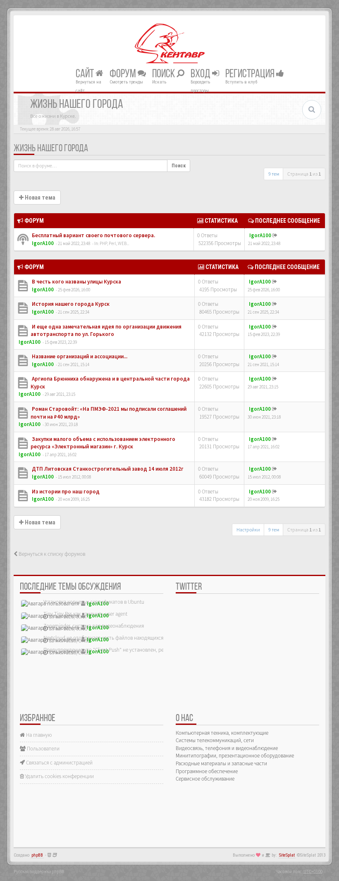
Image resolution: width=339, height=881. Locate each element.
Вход (201, 74)
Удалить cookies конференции (59, 776)
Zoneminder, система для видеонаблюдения (93, 625)
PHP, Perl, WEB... (114, 243)
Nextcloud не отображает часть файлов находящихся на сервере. (117, 637)
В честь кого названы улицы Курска (76, 281)
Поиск (164, 74)
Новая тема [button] (39, 197)
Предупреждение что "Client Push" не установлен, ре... (105, 649)
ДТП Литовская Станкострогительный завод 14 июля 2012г (107, 468)
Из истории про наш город (65, 491)
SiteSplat (287, 855)
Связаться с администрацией (59, 762)
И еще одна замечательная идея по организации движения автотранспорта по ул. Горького (106, 330)
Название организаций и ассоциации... (79, 356)
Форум (124, 74)
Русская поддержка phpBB (39, 871)
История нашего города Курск (70, 303)
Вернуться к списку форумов (51, 553)
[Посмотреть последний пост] (274, 235)
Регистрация (250, 74)
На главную (38, 734)
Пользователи (43, 748)
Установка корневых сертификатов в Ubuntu (93, 601)
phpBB (37, 855)
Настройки (248, 529)
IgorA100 (43, 243)
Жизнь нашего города (51, 149)
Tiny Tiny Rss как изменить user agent (85, 613)
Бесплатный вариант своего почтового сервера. (93, 235)
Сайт (85, 74)
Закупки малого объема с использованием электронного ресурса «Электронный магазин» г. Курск (103, 443)
